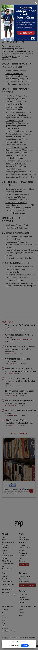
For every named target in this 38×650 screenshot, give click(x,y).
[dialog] (19, 325)
